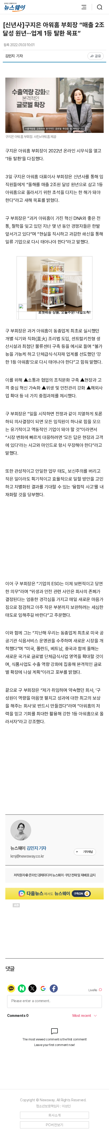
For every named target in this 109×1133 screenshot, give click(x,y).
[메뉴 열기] (81, 7)
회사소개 (54, 1115)
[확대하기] (54, 81)
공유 (98, 56)
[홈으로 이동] (14, 7)
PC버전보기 (54, 1125)
